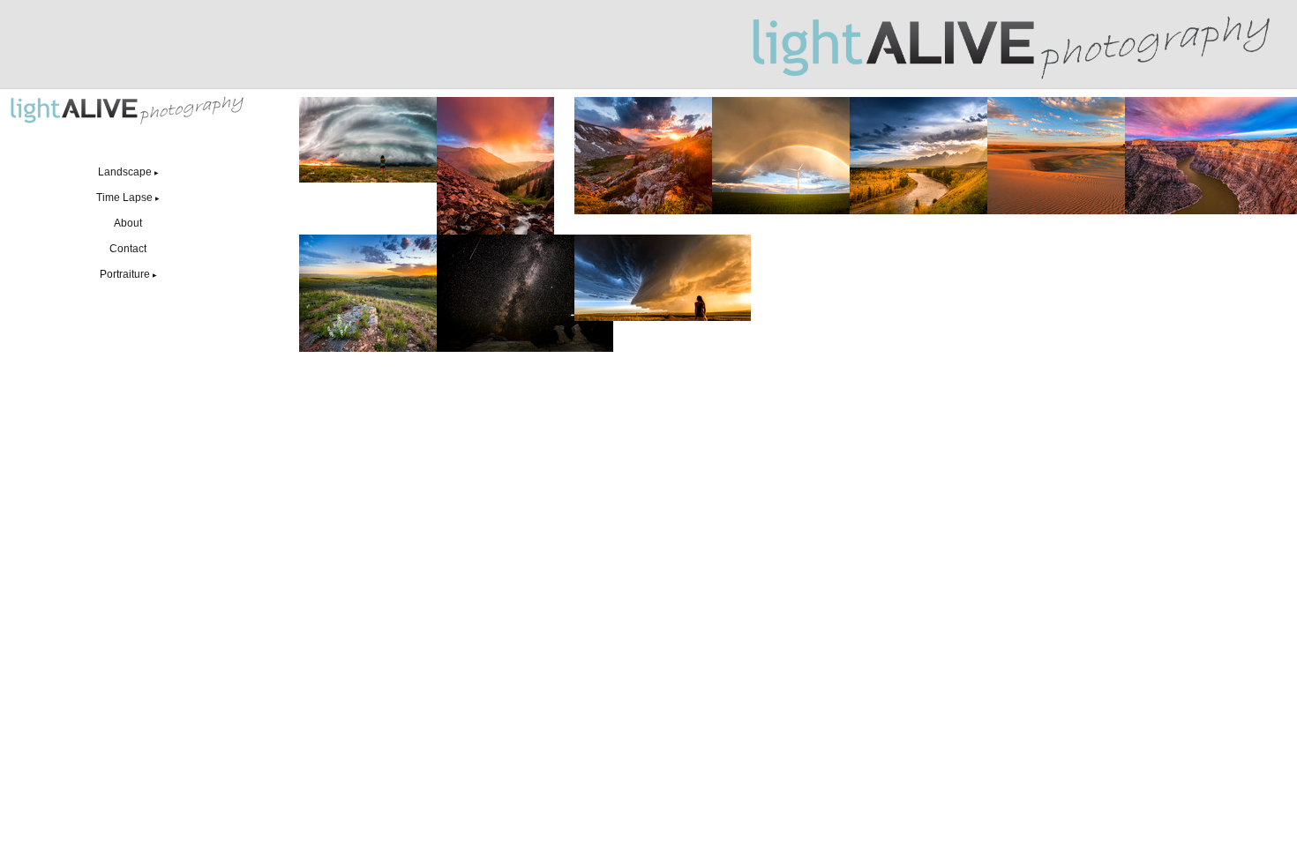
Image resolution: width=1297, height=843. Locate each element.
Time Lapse (128, 197)
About (128, 223)
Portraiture (128, 274)
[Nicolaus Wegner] (1013, 44)
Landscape (128, 172)
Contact (127, 248)
